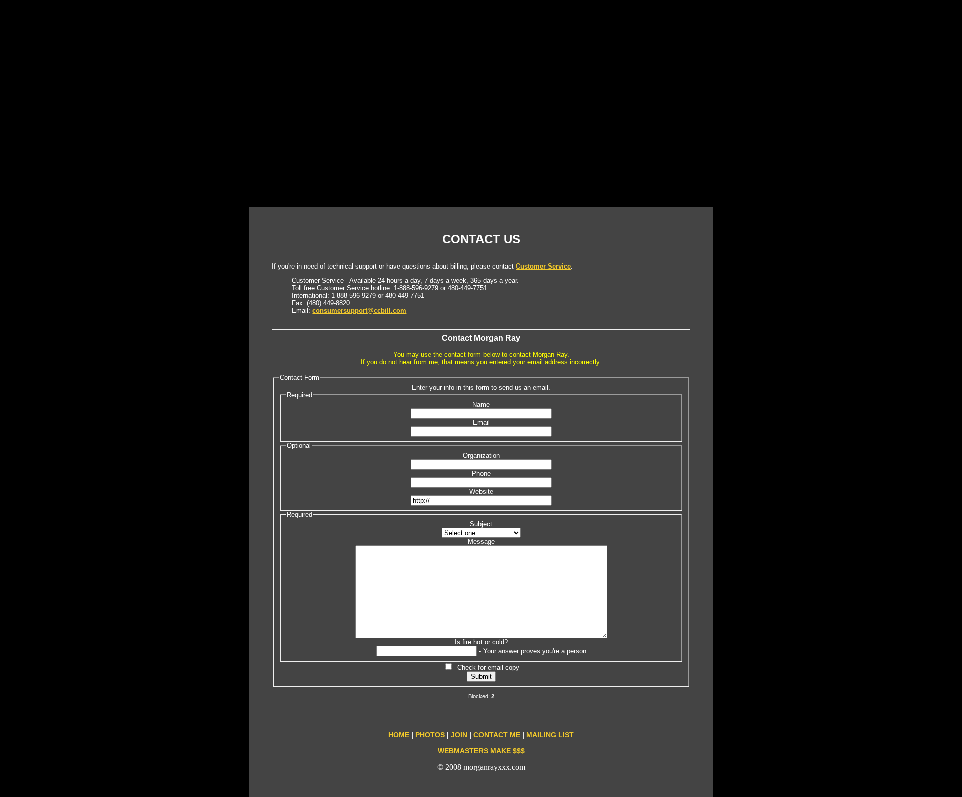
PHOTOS (430, 735)
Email (481, 422)
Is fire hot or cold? (481, 642)
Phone (481, 473)
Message (481, 541)
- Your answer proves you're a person (532, 651)
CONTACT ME (496, 735)
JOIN (459, 735)
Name (481, 404)
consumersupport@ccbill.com (359, 310)
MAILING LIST (550, 735)
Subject (481, 524)
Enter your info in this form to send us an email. (481, 387)
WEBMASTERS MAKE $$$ (481, 751)
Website (481, 491)
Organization (481, 455)
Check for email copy (486, 667)
